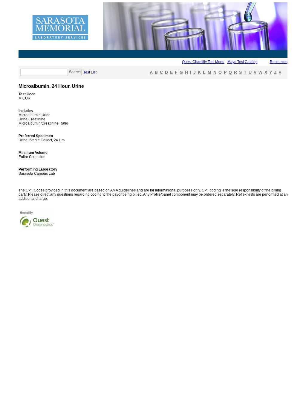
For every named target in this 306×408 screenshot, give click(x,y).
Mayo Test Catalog (242, 62)
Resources (278, 62)
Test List (90, 72)
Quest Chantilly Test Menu (203, 62)
